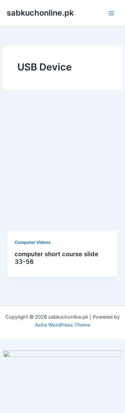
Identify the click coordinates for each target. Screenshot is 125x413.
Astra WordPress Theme (62, 325)
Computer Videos (33, 242)
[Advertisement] (62, 165)
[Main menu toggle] (111, 13)
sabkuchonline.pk (40, 13)
